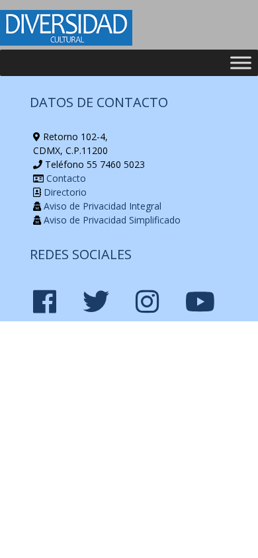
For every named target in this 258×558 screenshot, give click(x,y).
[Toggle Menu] (240, 62)
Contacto (65, 178)
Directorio (64, 192)
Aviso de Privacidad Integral (101, 206)
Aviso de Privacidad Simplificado (111, 220)
